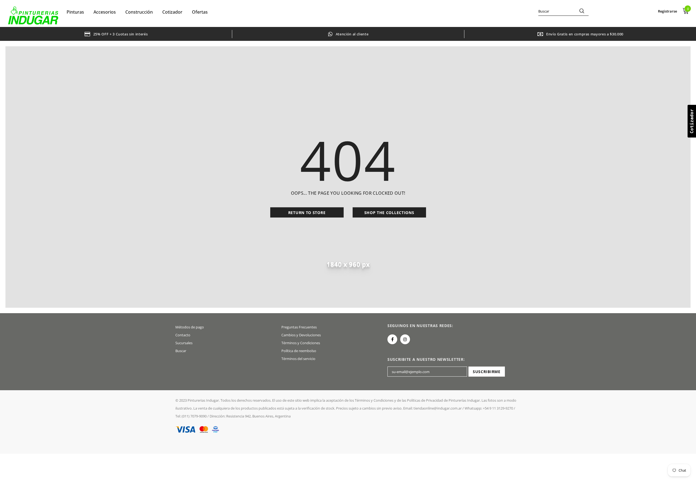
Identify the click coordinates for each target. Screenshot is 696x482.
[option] (116, 34)
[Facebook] (392, 339)
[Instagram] (405, 339)
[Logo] (33, 16)
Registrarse (667, 11)
